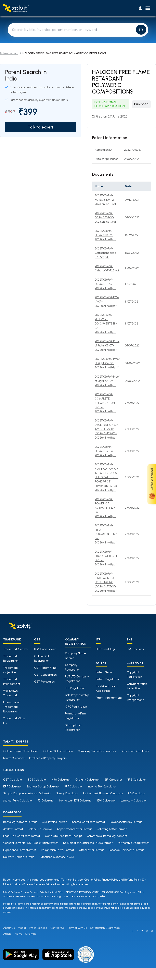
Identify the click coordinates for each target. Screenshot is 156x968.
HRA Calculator (61, 779)
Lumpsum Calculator (133, 800)
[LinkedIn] (147, 931)
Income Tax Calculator (102, 786)
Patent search (9, 53)
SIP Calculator (113, 779)
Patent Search (105, 672)
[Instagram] (152, 931)
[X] (138, 931)
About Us (9, 928)
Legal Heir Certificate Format (21, 836)
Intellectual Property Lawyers (47, 758)
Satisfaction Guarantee (105, 928)
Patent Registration (108, 679)
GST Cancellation (45, 674)
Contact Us (57, 928)
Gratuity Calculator (87, 779)
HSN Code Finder (45, 649)
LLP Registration (75, 688)
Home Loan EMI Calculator (75, 800)
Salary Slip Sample (40, 829)
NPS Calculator (136, 779)
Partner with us (77, 928)
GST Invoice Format (54, 822)
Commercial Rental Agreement (107, 836)
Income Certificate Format (88, 822)
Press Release (38, 928)
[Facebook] (133, 931)
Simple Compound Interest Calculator (27, 793)
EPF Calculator (12, 786)
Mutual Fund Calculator (18, 800)
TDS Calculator (37, 779)
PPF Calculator (73, 786)
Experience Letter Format (19, 850)
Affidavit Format (13, 829)
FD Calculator (46, 800)
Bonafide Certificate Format (126, 850)
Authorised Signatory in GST (57, 857)
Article (7, 933)
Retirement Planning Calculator (103, 793)
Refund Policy (132, 879)
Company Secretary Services (97, 751)
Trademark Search (15, 649)
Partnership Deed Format (133, 843)
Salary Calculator (67, 793)
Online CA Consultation (58, 751)
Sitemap (30, 933)
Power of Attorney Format (126, 822)
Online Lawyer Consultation (20, 751)
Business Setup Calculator (43, 786)
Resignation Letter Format (57, 850)
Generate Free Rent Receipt (63, 836)
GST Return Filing (45, 668)
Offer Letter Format (91, 850)
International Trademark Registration (11, 707)
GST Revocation (44, 681)
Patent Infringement (109, 697)
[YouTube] (142, 931)
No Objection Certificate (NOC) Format (88, 843)
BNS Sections (135, 649)
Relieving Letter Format (112, 829)
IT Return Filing (105, 649)
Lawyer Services (13, 758)
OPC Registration (76, 706)
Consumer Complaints (134, 751)
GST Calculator (13, 779)
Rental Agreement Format (20, 822)
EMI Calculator (106, 800)
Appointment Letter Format (74, 829)
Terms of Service (72, 879)
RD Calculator (136, 793)
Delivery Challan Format (18, 857)
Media (22, 928)
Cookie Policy (92, 879)
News (18, 933)
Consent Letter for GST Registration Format (30, 843)
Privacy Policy (110, 879)
